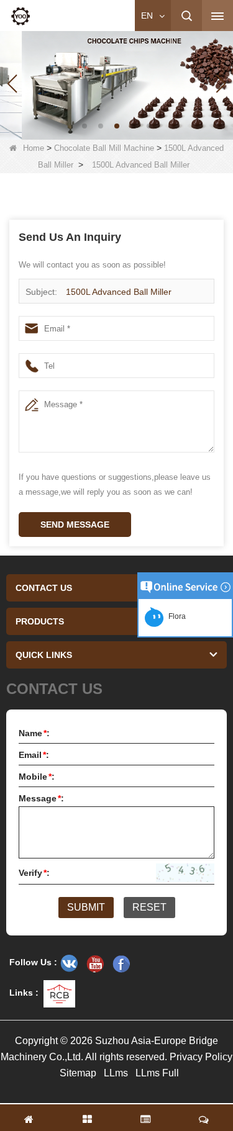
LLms (116, 1073)
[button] (84, 126)
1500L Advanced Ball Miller (118, 292)
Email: (34, 755)
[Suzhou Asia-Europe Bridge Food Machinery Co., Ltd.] (20, 16)
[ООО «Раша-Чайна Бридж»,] (69, 963)
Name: (34, 733)
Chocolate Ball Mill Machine (104, 148)
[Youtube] (95, 963)
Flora (175, 616)
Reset (149, 907)
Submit (86, 907)
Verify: (34, 873)
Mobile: (37, 777)
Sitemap (78, 1073)
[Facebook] (121, 963)
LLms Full (157, 1073)
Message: (41, 798)
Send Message (74, 524)
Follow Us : (33, 962)
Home (33, 148)
